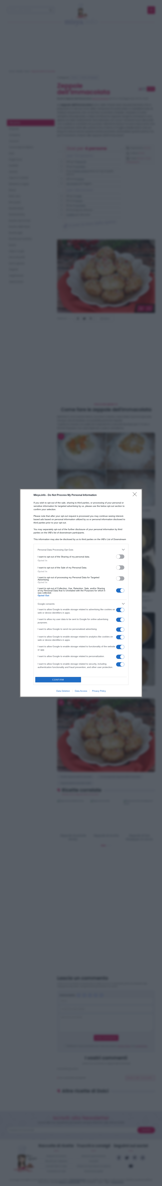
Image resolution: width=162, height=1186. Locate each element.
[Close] (136, 495)
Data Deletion (63, 691)
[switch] (120, 556)
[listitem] (81, 549)
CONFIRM (58, 680)
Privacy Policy (99, 691)
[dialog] (81, 593)
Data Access (81, 691)
